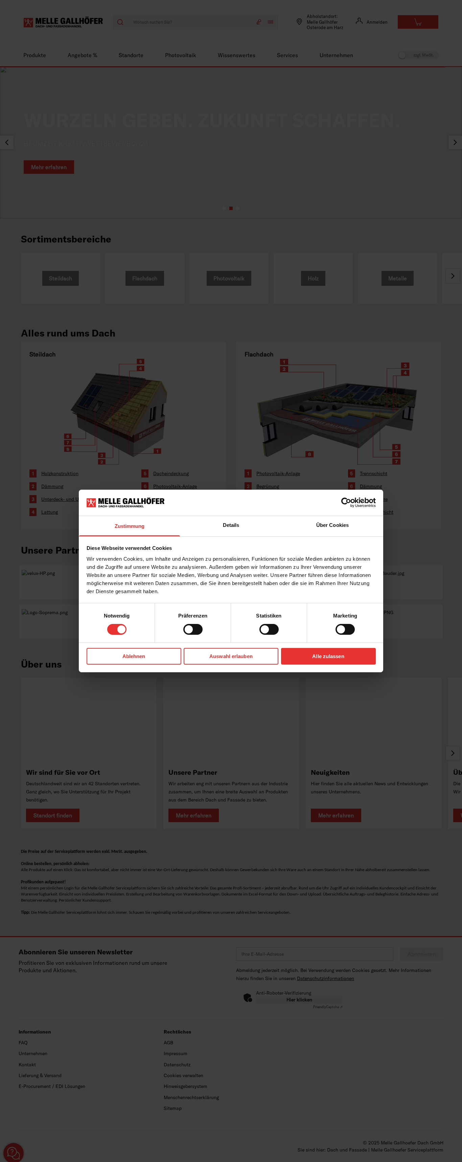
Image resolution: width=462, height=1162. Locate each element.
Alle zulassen (328, 656)
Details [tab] (231, 525)
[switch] (193, 629)
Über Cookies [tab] (332, 525)
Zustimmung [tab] (130, 526)
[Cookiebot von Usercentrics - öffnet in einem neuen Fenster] (346, 502)
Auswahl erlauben (231, 656)
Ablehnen (133, 656)
